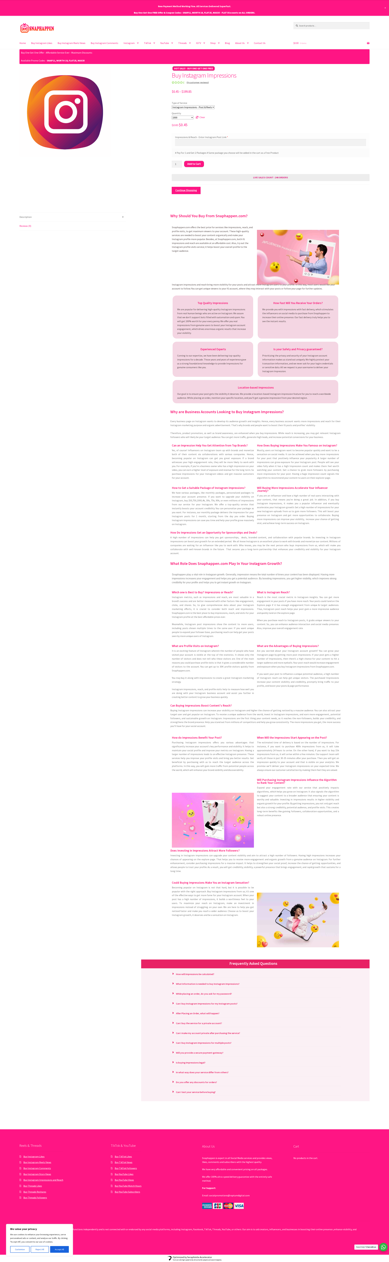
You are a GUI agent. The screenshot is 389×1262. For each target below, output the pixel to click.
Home (22, 43)
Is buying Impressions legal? (190, 1062)
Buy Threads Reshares (34, 1191)
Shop (213, 43)
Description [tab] (25, 216)
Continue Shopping (186, 190)
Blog (227, 43)
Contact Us (259, 43)
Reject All (40, 1249)
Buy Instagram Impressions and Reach (43, 1179)
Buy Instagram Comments (104, 43)
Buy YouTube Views (124, 1179)
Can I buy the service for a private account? (199, 1023)
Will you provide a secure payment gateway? (199, 1052)
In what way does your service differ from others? (202, 1072)
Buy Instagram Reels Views (71, 43)
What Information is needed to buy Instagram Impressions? (207, 983)
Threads (182, 43)
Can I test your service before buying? (196, 1092)
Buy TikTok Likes (123, 1156)
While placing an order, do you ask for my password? (204, 993)
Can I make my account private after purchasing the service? (208, 1033)
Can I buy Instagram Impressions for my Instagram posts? (207, 1003)
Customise (20, 1249)
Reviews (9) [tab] (25, 225)
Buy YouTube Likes (124, 1174)
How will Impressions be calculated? (195, 974)
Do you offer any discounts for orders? (196, 1082)
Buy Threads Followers (35, 1197)
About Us (240, 43)
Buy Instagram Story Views (37, 1174)
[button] (255, 974)
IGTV (198, 43)
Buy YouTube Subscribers (127, 1191)
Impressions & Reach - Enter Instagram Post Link (200, 137)
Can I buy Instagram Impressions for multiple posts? (203, 1042)
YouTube (164, 43)
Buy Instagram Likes (41, 43)
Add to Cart (194, 164)
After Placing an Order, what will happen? (197, 1013)
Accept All (59, 1249)
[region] (39, 1240)
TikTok (147, 43)
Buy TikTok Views (123, 1162)
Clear (202, 117)
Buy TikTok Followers (126, 1168)
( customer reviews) (198, 82)
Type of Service (179, 102)
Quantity (176, 113)
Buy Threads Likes (32, 1185)
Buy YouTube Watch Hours (128, 1185)
